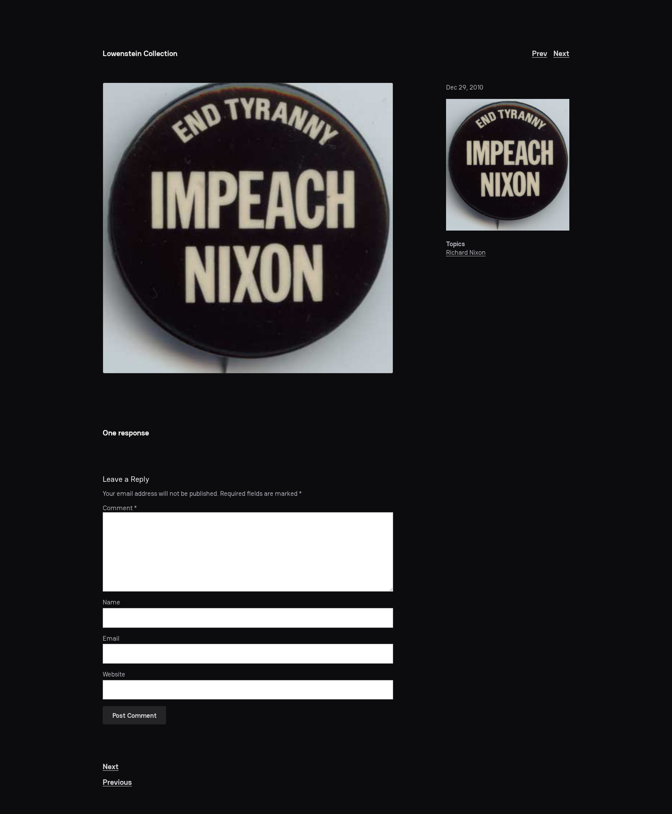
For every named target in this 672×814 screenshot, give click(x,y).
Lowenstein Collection (140, 53)
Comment (120, 508)
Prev (539, 53)
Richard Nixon (466, 252)
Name (111, 602)
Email (111, 638)
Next (561, 53)
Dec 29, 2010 (464, 87)
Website (114, 674)
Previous (117, 782)
